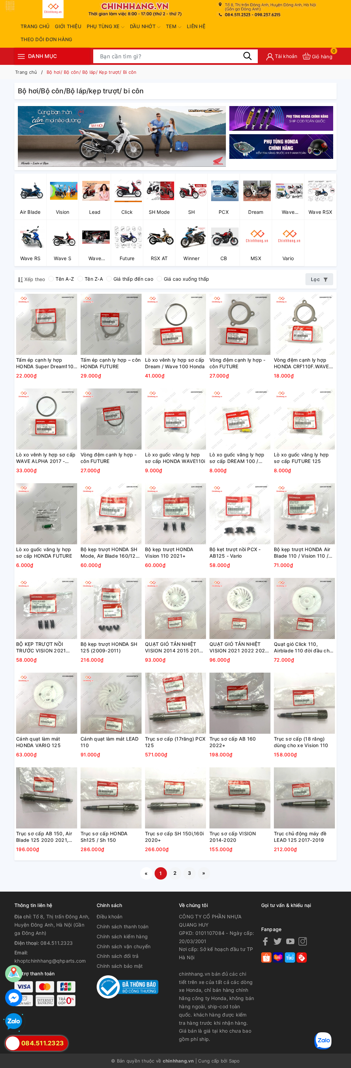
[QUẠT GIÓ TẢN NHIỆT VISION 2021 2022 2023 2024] (239, 608)
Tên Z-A (94, 279)
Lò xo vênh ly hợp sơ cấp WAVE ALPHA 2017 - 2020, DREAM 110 (45, 458)
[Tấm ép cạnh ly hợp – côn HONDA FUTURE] (111, 324)
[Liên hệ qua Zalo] (13, 1021)
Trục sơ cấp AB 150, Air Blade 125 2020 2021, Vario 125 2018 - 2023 (44, 837)
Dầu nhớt (143, 26)
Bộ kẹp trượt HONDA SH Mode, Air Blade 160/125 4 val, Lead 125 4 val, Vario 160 (110, 552)
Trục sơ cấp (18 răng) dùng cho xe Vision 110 (301, 742)
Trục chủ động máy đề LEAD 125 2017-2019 (300, 837)
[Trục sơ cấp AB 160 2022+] (239, 703)
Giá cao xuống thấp (186, 279)
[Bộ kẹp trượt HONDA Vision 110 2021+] (175, 513)
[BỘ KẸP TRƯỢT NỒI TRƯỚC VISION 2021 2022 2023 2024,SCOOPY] (46, 608)
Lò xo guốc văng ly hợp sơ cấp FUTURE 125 (301, 458)
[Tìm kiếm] (247, 56)
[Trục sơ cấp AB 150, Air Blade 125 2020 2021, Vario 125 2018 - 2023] (46, 797)
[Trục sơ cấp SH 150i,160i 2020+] (175, 797)
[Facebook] (265, 941)
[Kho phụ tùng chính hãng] (122, 136)
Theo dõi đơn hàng (46, 39)
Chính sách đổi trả (118, 956)
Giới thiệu (68, 26)
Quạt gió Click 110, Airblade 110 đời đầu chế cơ (303, 647)
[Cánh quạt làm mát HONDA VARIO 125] (46, 703)
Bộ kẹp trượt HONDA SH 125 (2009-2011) (109, 647)
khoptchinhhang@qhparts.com (50, 961)
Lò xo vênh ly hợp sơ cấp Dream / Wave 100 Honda (175, 363)
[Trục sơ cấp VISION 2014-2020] (239, 797)
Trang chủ (35, 26)
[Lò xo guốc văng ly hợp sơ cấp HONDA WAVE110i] (175, 419)
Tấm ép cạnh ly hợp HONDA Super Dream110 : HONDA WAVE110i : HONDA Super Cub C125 (46, 363)
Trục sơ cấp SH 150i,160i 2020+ (174, 837)
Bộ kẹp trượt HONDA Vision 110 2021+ (169, 552)
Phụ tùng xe (104, 26)
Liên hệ (196, 26)
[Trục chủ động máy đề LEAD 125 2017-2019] (304, 797)
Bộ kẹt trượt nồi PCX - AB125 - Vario (235, 552)
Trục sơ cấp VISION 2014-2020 (232, 837)
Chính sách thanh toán (122, 926)
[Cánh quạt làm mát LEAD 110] (111, 703)
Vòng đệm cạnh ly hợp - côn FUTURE (237, 363)
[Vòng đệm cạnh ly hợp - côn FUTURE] (239, 324)
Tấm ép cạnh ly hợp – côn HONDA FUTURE (111, 363)
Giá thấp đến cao (133, 279)
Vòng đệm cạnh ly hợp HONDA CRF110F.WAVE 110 (301, 363)
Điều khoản (110, 916)
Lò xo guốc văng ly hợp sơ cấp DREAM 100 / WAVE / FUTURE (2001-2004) (237, 458)
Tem (172, 26)
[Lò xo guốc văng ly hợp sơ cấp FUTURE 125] (304, 419)
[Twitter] (278, 941)
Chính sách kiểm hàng (122, 936)
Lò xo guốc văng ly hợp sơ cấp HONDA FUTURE (44, 552)
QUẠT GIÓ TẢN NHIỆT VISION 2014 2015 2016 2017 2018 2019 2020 (173, 647)
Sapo (234, 1061)
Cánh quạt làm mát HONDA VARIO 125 (38, 742)
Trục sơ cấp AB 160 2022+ (232, 742)
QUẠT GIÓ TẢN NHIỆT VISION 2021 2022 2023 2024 (238, 647)
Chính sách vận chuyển (123, 946)
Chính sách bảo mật (120, 966)
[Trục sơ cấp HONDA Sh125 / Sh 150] (111, 797)
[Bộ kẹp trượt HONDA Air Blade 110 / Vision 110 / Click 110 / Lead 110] (304, 513)
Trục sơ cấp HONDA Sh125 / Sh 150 (104, 837)
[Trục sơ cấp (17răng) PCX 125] (175, 703)
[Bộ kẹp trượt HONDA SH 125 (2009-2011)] (111, 608)
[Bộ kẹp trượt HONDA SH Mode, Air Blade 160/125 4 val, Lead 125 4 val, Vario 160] (111, 513)
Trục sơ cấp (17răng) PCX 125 (175, 742)
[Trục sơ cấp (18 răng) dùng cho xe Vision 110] (304, 703)
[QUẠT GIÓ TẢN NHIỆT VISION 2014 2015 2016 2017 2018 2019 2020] (175, 608)
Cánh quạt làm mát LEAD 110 (110, 742)
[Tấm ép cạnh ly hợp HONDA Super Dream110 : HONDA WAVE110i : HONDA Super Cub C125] (46, 324)
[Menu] (21, 56)
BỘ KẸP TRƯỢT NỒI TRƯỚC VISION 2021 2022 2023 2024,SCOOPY (41, 647)
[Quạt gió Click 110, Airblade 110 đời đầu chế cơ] (304, 608)
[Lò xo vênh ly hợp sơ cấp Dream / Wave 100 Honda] (175, 324)
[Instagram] (303, 941)
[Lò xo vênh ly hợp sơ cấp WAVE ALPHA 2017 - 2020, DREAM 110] (46, 419)
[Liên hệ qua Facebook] (13, 997)
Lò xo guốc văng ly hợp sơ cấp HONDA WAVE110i (175, 458)
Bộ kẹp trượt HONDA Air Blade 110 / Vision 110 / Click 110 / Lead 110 (302, 552)
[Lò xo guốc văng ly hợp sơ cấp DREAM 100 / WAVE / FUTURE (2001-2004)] (239, 419)
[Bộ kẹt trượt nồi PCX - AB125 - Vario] (239, 513)
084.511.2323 (56, 943)
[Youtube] (290, 941)
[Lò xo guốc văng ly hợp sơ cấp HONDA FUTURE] (46, 513)
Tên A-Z (65, 279)
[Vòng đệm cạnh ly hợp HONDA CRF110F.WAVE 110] (304, 324)
